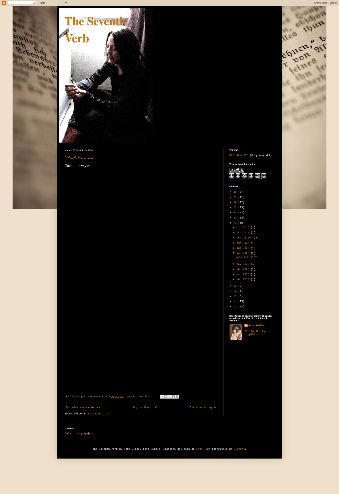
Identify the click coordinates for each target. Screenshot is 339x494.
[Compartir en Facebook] (173, 397)
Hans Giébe (256, 325)
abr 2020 (244, 269)
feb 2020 (244, 279)
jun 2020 (244, 253)
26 (235, 191)
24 (235, 202)
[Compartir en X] (169, 397)
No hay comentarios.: (141, 396)
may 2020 (244, 264)
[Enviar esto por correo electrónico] (162, 397)
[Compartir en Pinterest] (177, 397)
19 (235, 286)
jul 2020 (244, 248)
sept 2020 (244, 237)
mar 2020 (244, 274)
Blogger (239, 449)
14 (235, 301)
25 (235, 197)
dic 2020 (244, 227)
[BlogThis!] (166, 397)
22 (235, 212)
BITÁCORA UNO (238, 155)
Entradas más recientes (83, 407)
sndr (199, 449)
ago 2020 (244, 243)
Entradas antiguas (203, 407)
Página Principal (145, 407)
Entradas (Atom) (100, 413)
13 (235, 306)
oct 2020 (244, 232)
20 (235, 223)
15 (235, 296)
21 (235, 217)
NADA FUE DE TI (81, 157)
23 (235, 207)
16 (235, 291)
